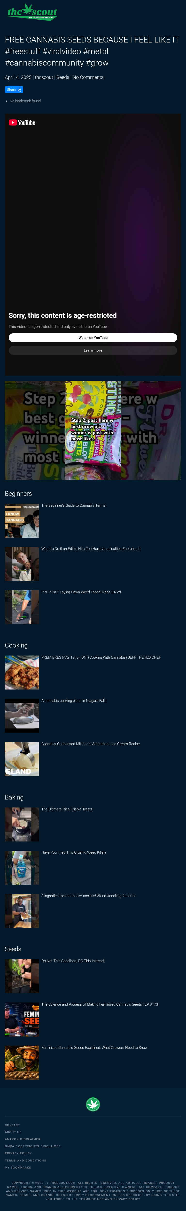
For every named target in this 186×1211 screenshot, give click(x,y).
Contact (12, 1125)
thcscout (44, 77)
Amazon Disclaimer (22, 1139)
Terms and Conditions (25, 1160)
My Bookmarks (18, 1167)
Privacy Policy (18, 1153)
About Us (13, 1132)
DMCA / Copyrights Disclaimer (33, 1146)
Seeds (62, 77)
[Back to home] (31, 12)
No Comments (88, 77)
